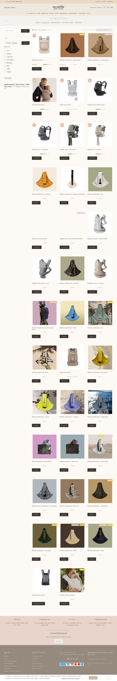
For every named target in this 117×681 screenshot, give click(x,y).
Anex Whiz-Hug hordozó (38, 104)
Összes (37, 23)
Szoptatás (78, 23)
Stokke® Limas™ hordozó (94, 149)
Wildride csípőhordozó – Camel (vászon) (98, 60)
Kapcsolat (103, 1)
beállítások (55, 678)
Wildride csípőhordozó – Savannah (69, 283)
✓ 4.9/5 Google (7, 1)
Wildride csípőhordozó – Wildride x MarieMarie (72, 194)
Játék (57, 13)
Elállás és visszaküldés (37, 666)
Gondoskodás (72, 13)
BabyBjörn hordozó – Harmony (95, 283)
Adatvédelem (7, 668)
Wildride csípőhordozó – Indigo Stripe (97, 417)
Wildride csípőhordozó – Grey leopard (97, 506)
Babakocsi (44, 13)
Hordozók (45, 23)
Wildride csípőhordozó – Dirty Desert (97, 372)
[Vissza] (6, 20)
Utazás (51, 13)
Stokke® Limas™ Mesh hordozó (95, 104)
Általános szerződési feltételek (12, 671)
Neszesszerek (55, 23)
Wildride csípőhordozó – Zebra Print (69, 506)
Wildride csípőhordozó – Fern (95, 328)
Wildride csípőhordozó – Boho (40, 372)
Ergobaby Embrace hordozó (67, 595)
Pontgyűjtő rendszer (37, 656)
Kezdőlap (35, 30)
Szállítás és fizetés (36, 668)
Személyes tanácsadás (10, 666)
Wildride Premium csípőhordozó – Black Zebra (44, 506)
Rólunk (6, 659)
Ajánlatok (32, 13)
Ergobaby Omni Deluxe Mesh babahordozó (71, 238)
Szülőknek (82, 13)
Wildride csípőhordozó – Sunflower (41, 194)
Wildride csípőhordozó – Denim (68, 328)
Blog (88, 13)
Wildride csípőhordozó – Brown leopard (70, 60)
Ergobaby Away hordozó (38, 595)
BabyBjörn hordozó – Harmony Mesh (97, 238)
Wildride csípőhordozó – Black (95, 550)
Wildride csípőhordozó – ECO (95, 194)
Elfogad (93, 677)
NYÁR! (38, 13)
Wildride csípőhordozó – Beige (68, 550)
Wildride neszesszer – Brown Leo (69, 461)
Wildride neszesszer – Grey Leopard (41, 461)
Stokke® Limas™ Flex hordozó (40, 149)
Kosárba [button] (64, 68)
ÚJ (27, 13)
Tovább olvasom (38, 603)
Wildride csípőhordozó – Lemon (40, 417)
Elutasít (102, 677)
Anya (39, 30)
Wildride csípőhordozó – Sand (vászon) (97, 461)
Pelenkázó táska (67, 23)
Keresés (25, 30)
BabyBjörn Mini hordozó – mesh (40, 283)
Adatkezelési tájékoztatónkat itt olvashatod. (71, 678)
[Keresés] (104, 7)
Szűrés (26, 43)
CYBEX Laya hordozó (65, 104)
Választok (37, 68)
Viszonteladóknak (8, 663)
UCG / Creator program (10, 661)
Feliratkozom (58, 641)
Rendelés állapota (36, 663)
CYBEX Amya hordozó (37, 60)
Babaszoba (63, 13)
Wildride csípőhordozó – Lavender (69, 417)
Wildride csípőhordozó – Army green (41, 550)
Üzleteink (97, 1)
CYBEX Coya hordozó (65, 372)
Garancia (110, 1)
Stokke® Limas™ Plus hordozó (68, 149)
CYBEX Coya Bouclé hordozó (39, 238)
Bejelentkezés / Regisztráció (96, 7)
